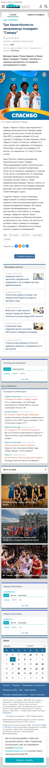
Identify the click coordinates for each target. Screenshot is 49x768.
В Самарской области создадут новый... (22, 399)
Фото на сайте (9, 469)
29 (31, 655)
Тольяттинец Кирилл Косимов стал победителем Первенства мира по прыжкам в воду (21, 298)
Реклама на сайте (10, 690)
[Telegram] (23, 246)
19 (25, 668)
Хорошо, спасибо (24, 760)
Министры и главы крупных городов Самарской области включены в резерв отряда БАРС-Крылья (24, 313)
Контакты (6, 685)
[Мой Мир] (27, 246)
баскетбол (26, 235)
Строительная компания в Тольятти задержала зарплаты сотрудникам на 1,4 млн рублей (23, 346)
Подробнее (7, 713)
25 (19, 673)
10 (13, 664)
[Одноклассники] (19, 246)
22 (43, 668)
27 (31, 673)
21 (37, 668)
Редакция (16, 685)
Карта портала (30, 690)
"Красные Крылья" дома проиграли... (20, 445)
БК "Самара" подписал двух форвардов (22, 414)
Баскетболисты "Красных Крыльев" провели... (24, 458)
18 (19, 668)
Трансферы (37, 235)
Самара (7, 239)
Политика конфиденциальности (15, 695)
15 (43, 664)
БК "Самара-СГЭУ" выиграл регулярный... (23, 430)
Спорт (5, 20)
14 (37, 664)
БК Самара (14, 235)
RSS (21, 690)
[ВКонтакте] (16, 246)
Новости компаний (37, 695)
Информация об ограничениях (34, 685)
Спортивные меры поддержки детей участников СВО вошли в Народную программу (21, 329)
